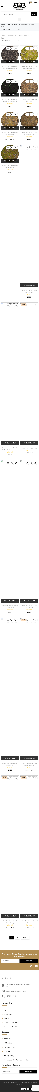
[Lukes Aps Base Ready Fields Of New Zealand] (10, 373)
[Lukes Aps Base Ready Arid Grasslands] (10, 121)
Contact (7, 1051)
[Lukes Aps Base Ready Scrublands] (29, 216)
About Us (7, 1039)
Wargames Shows (10, 1047)
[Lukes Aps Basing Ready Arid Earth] (29, 88)
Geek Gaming (23, 24)
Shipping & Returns (11, 1023)
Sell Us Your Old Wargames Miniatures (17, 1060)
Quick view (11, 61)
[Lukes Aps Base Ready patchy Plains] (10, 154)
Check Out (8, 1014)
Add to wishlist (12, 48)
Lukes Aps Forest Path (29, 448)
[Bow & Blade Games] (19, 5)
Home (3, 24)
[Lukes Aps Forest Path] (29, 373)
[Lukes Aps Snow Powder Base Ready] (10, 846)
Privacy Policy (9, 1056)
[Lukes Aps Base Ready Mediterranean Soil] (29, 54)
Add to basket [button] (27, 305)
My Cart (7, 1018)
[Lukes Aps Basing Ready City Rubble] (10, 531)
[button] (19, 19)
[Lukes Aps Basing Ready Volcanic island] (29, 689)
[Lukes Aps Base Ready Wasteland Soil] (29, 121)
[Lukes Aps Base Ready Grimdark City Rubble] (10, 54)
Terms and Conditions (12, 1027)
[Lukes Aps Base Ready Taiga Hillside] (29, 531)
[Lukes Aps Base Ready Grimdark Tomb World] (10, 88)
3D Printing (8, 1043)
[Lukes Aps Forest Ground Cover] (29, 846)
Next (25, 938)
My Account (8, 1010)
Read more (8, 48)
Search (34, 14)
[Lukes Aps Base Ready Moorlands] (10, 689)
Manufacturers (12, 24)
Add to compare (16, 48)
